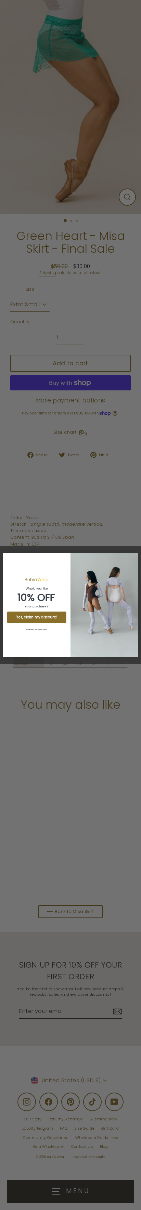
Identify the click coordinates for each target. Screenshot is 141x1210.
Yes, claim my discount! (36, 617)
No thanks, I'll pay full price (36, 629)
